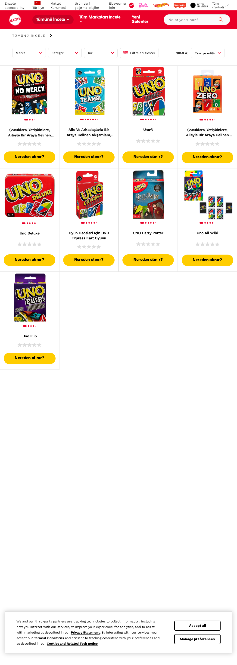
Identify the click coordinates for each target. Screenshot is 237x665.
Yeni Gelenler (140, 19)
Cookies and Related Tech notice (72, 643)
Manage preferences (197, 639)
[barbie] (144, 5)
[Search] (220, 19)
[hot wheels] (161, 5)
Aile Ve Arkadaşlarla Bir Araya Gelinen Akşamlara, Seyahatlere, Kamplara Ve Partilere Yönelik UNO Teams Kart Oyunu (89, 132)
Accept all (197, 626)
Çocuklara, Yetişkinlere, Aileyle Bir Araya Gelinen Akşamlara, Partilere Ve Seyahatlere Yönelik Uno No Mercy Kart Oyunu (29, 133)
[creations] (199, 5)
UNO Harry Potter (148, 233)
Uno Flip (29, 336)
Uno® (148, 129)
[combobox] (197, 19)
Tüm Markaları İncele (100, 17)
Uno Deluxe (29, 233)
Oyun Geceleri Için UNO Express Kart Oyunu (89, 235)
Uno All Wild (207, 233)
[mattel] (132, 5)
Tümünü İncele (51, 20)
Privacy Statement (85, 632)
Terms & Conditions (49, 638)
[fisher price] (180, 5)
